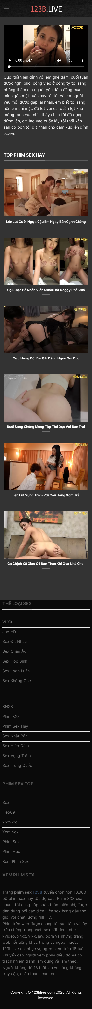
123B (37, 892)
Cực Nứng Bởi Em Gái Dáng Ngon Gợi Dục (46, 358)
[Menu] (7, 8)
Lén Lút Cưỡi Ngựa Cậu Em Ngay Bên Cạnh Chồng (46, 222)
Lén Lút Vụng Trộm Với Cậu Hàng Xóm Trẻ (46, 495)
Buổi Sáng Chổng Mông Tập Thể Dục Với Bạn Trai (46, 427)
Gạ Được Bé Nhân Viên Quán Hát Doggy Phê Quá (46, 290)
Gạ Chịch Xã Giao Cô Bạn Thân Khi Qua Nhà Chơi (46, 564)
